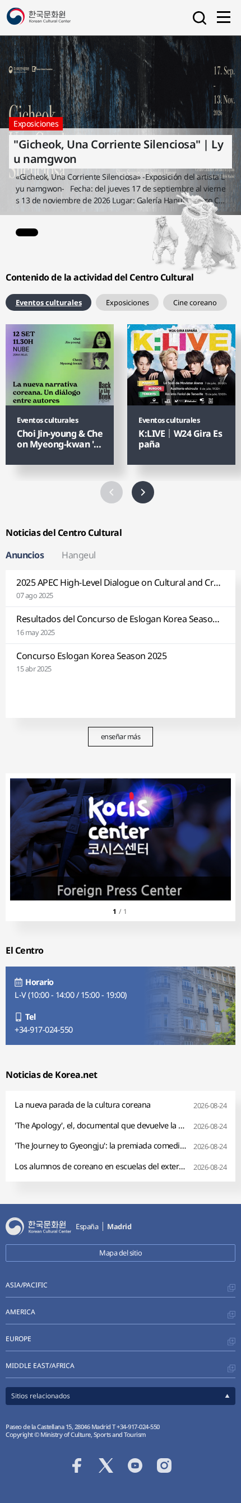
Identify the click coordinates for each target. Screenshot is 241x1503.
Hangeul (79, 555)
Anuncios (25, 555)
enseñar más (121, 736)
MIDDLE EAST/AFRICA (40, 1365)
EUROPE (18, 1338)
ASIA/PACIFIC (27, 1285)
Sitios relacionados (40, 1396)
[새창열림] (120, 839)
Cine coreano (195, 302)
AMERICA (20, 1312)
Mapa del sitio (120, 1253)
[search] (199, 18)
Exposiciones (127, 302)
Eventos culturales (49, 302)
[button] (27, 232)
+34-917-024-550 (44, 1030)
